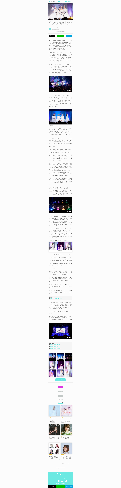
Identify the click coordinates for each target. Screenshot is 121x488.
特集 (65, 478)
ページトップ (60, 468)
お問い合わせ (62, 483)
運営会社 (57, 483)
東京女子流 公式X (54, 346)
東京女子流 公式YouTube (55, 348)
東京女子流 (60, 391)
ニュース (62, 1)
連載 (66, 1)
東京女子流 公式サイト (55, 344)
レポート (62, 478)
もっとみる (60, 379)
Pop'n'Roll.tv (60, 399)
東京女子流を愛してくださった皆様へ (58, 298)
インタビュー (70, 1)
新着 (59, 1)
